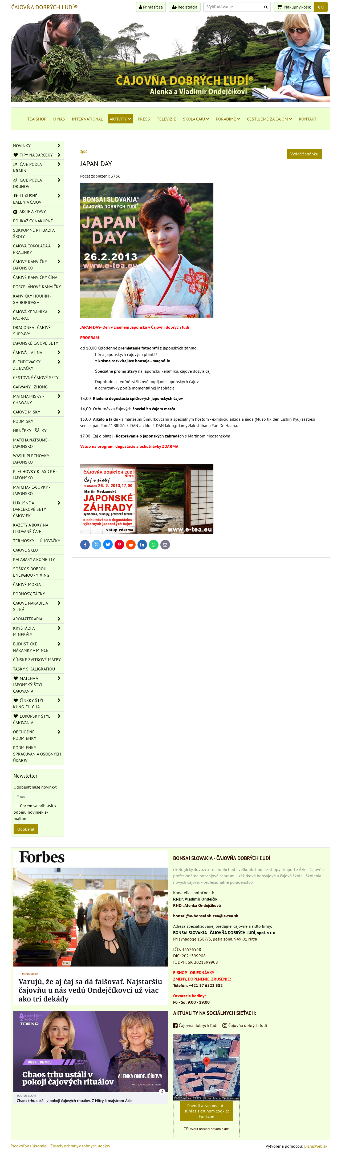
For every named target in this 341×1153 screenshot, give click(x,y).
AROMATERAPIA (27, 618)
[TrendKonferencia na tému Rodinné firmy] (90, 1102)
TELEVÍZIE (166, 119)
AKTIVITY (118, 119)
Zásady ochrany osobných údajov (80, 1145)
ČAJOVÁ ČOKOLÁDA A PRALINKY (32, 249)
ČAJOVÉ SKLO (25, 550)
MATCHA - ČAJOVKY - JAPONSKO (31, 490)
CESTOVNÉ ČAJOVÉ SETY (36, 377)
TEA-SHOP (36, 119)
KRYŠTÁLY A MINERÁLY (24, 631)
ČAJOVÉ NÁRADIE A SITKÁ (30, 606)
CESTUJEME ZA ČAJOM (267, 119)
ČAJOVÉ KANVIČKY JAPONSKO (30, 265)
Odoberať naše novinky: (35, 787)
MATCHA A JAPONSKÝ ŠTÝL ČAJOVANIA (28, 685)
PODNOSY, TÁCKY (29, 593)
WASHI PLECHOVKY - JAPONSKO (32, 459)
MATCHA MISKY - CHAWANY (28, 399)
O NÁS (59, 119)
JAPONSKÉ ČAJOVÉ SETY (35, 343)
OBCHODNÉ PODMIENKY (24, 735)
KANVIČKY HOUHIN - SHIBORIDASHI (32, 299)
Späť (83, 151)
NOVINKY (22, 145)
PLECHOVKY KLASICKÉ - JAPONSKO (35, 474)
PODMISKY (23, 421)
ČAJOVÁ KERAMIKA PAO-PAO (30, 315)
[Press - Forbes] (90, 1003)
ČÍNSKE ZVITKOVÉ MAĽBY (37, 659)
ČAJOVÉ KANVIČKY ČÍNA (35, 277)
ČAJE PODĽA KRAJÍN (27, 167)
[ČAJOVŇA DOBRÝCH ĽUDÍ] (170, 100)
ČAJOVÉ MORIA (27, 584)
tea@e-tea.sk (225, 915)
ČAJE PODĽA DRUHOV (27, 183)
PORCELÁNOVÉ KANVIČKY (37, 286)
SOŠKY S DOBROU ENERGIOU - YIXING (31, 572)
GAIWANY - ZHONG (30, 386)
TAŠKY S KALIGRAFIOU (34, 669)
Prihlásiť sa (152, 7)
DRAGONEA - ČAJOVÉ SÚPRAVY (32, 330)
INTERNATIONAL (87, 119)
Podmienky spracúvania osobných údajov (37, 754)
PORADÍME (226, 119)
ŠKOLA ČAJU (194, 119)
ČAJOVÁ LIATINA (27, 352)
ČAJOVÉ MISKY (26, 412)
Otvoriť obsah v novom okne (208, 1129)
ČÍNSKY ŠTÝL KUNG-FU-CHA (28, 703)
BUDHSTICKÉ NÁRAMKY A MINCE (30, 647)
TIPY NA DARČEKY (36, 155)
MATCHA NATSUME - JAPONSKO (31, 443)
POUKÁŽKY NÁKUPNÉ (33, 220)
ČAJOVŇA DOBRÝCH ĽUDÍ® (44, 7)
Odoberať (25, 829)
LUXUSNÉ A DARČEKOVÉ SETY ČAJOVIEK (29, 509)
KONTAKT (307, 119)
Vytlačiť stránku (304, 153)
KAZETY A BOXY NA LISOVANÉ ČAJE (30, 528)
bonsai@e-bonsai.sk (192, 915)
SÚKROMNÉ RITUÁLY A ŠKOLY (34, 233)
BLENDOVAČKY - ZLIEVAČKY (28, 365)
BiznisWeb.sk (315, 1146)
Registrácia (187, 7)
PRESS (144, 119)
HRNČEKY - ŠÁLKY (30, 430)
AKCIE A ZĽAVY (32, 211)
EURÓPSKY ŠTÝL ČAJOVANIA (31, 719)
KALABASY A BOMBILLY (34, 559)
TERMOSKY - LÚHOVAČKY (36, 540)
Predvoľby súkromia (28, 1145)
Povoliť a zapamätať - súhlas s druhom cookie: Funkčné (206, 1111)
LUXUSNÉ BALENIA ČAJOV (27, 199)
